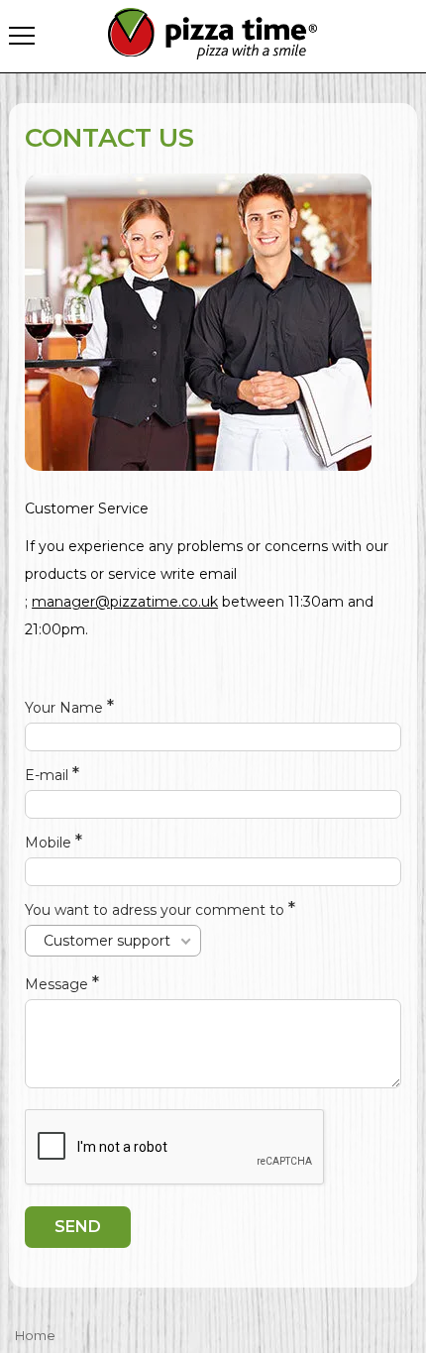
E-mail (48, 775)
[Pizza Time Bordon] (213, 33)
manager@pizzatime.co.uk (125, 602)
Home (35, 1335)
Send (77, 1226)
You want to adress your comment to (156, 910)
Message (58, 984)
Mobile (50, 842)
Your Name (66, 708)
